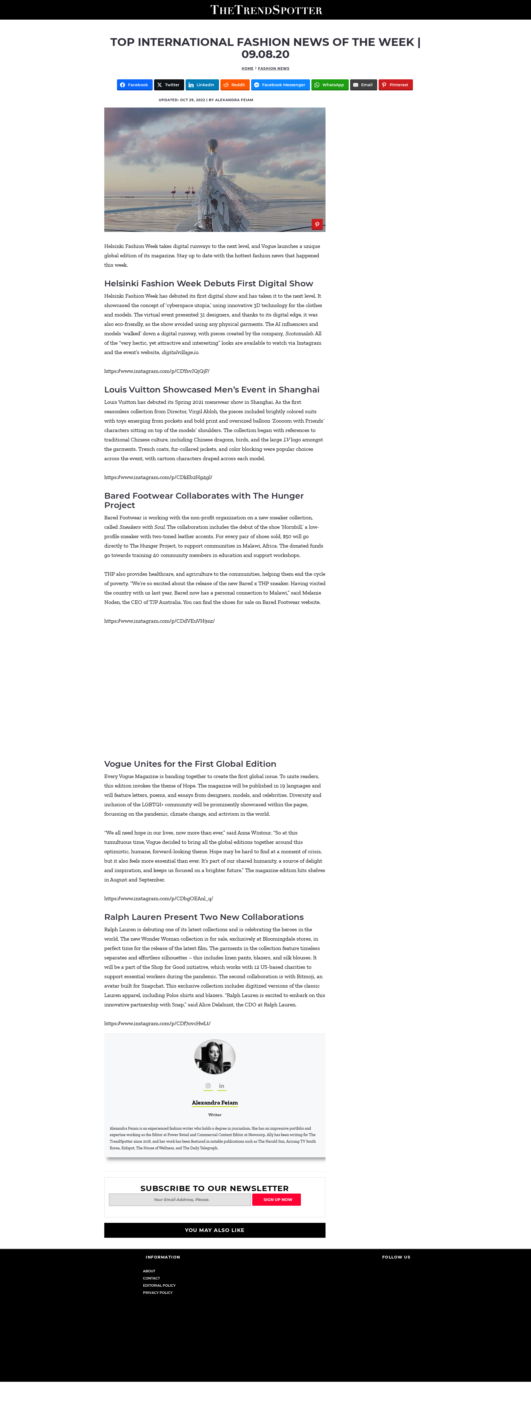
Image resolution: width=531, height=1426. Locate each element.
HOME (248, 68)
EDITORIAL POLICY (159, 1285)
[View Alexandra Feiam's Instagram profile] (208, 1086)
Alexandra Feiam (215, 1102)
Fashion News (274, 68)
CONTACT (151, 1278)
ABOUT (149, 1271)
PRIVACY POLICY (158, 1293)
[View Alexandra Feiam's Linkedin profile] (222, 1086)
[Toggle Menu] (6, 10)
